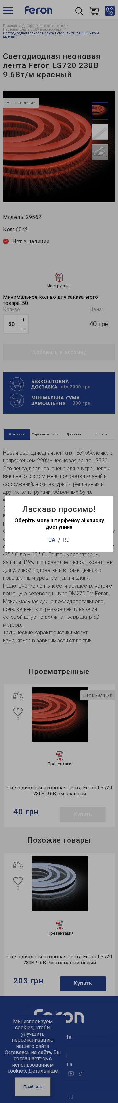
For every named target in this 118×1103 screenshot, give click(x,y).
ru (66, 539)
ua (52, 539)
